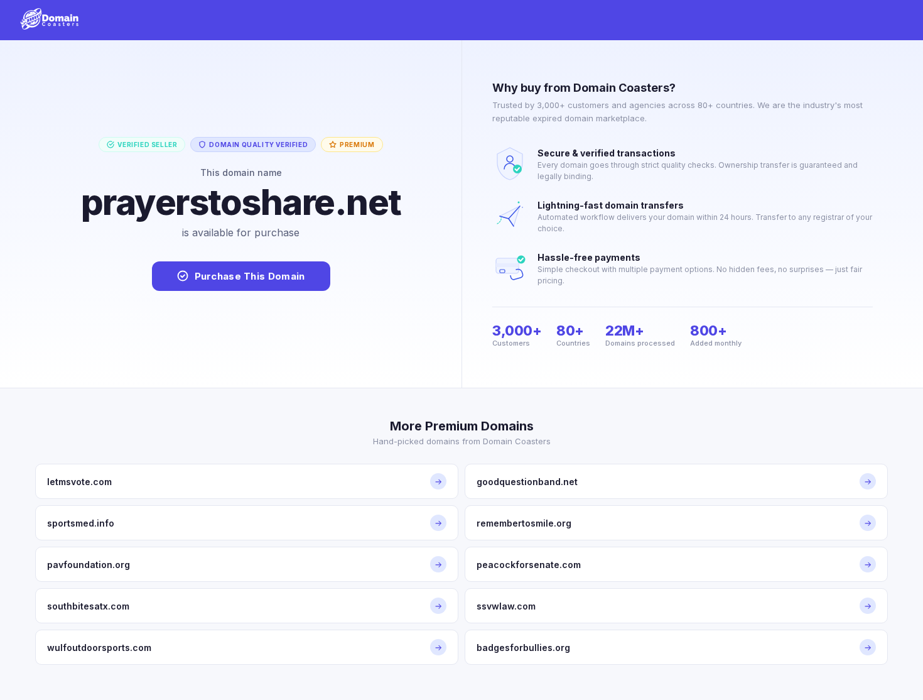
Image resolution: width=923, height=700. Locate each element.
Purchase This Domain (250, 276)
